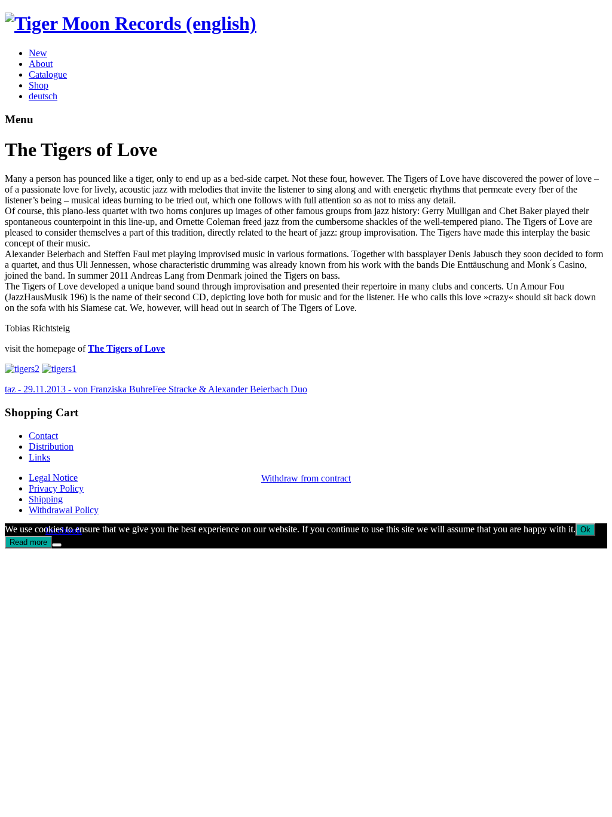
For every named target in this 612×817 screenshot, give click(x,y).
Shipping (46, 499)
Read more (28, 542)
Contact (43, 436)
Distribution (51, 446)
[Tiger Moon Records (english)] (130, 23)
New (38, 53)
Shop (38, 85)
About (41, 64)
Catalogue (48, 74)
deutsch (43, 96)
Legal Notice (53, 477)
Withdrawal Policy (64, 510)
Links (39, 457)
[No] (57, 545)
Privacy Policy (56, 488)
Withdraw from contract (306, 478)
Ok (585, 529)
